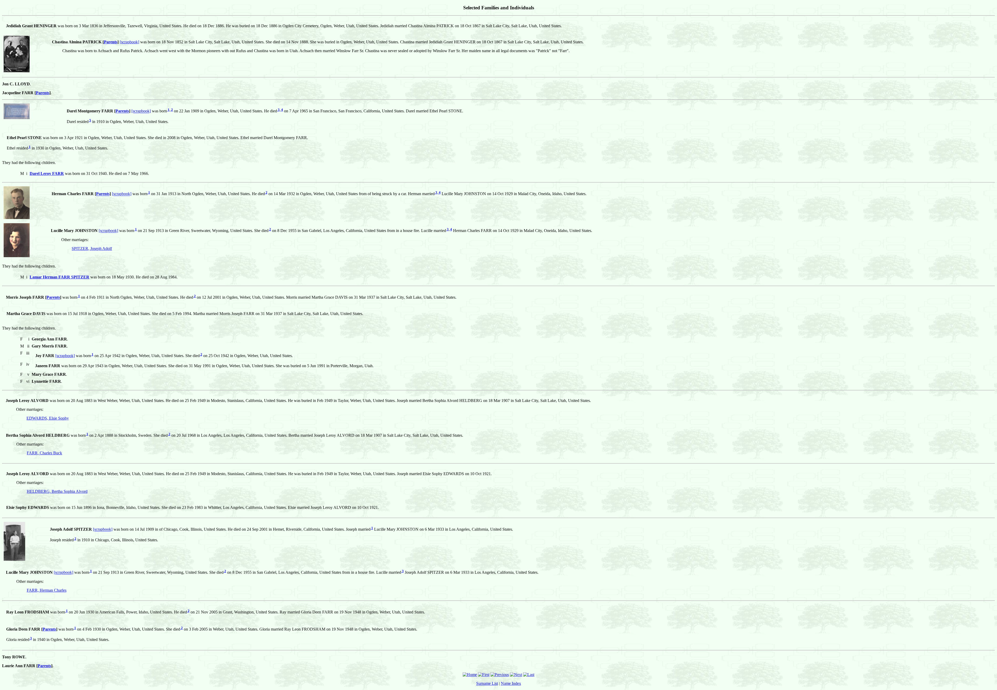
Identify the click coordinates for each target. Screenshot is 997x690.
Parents (110, 42)
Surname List (487, 683)
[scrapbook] (129, 42)
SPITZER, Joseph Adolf (92, 248)
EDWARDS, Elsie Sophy (47, 418)
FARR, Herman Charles (46, 590)
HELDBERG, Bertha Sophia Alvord (57, 491)
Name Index (511, 683)
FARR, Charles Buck (44, 453)
